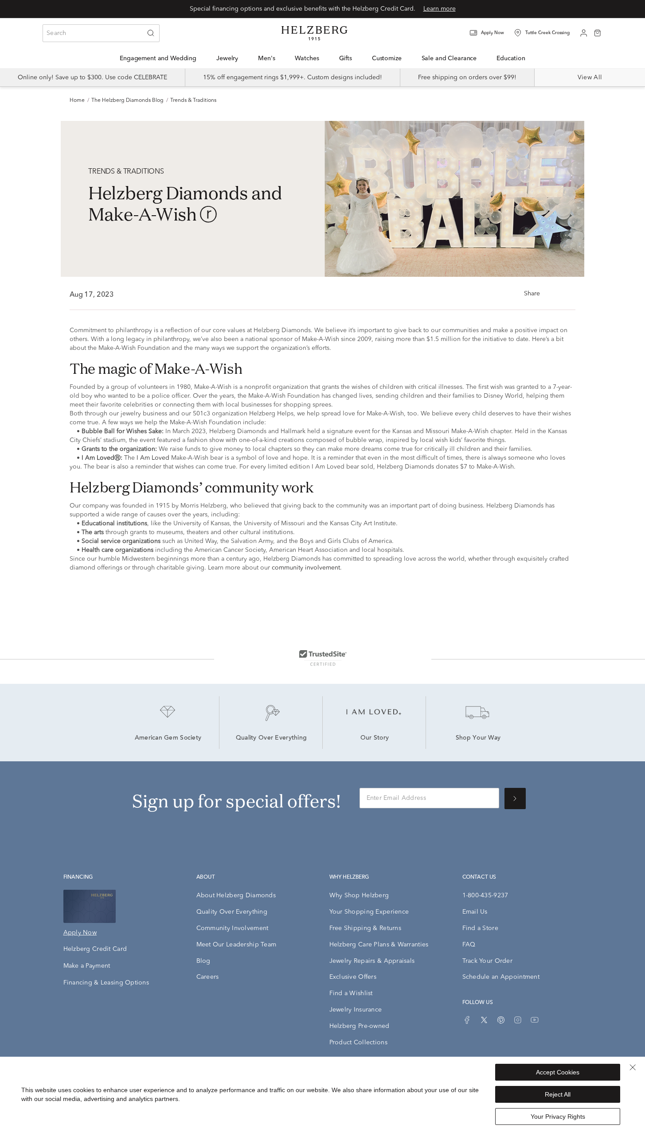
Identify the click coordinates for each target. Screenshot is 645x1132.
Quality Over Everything (271, 738)
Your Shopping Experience (369, 912)
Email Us (475, 912)
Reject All (558, 1094)
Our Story (374, 738)
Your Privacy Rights (558, 1116)
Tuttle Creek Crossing (547, 33)
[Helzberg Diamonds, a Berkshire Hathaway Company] (314, 33)
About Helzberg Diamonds (236, 895)
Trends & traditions (193, 100)
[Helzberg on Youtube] (534, 1020)
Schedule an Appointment (500, 977)
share (532, 294)
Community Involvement (232, 928)
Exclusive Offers (352, 977)
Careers (207, 977)
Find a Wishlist (351, 993)
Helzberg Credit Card (95, 949)
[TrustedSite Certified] (322, 658)
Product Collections (358, 1042)
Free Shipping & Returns (365, 928)
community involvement (306, 568)
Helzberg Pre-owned (359, 1026)
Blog (203, 961)
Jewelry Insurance (355, 1010)
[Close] (632, 1067)
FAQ (469, 945)
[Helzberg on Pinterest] (501, 1020)
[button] (492, 33)
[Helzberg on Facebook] (467, 1020)
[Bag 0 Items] (597, 32)
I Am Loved (153, 458)
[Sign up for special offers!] (515, 798)
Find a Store (480, 928)
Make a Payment (86, 966)
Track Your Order (487, 961)
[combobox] (101, 33)
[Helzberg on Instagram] (518, 1020)
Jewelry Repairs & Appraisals (372, 961)
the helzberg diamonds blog (127, 100)
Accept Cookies (557, 1072)
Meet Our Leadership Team (236, 945)
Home (77, 100)
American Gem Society (168, 738)
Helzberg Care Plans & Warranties (379, 945)
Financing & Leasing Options (106, 983)
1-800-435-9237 (485, 895)
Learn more (439, 9)
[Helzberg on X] (484, 1020)
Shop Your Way (478, 738)
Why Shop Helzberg (359, 895)
